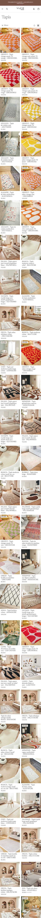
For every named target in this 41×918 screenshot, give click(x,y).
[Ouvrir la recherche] (7, 9)
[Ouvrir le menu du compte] (34, 9)
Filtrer (6, 25)
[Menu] (2, 8)
